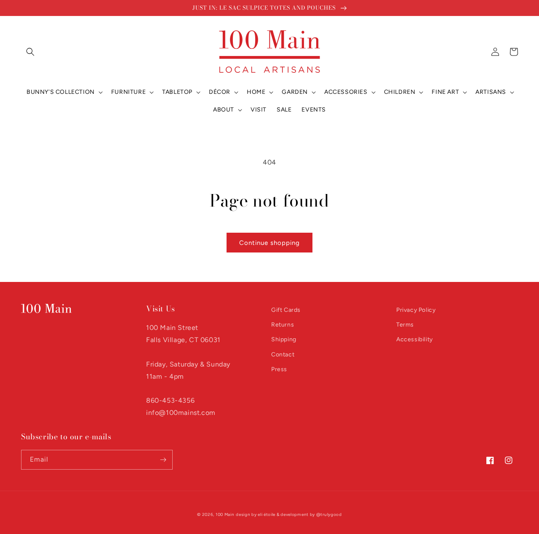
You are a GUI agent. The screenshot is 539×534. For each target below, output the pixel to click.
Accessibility (414, 339)
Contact (282, 354)
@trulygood (329, 514)
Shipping (283, 339)
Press (279, 369)
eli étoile (266, 514)
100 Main (225, 514)
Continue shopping (269, 243)
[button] (30, 52)
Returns (282, 324)
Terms (405, 324)
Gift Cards (286, 309)
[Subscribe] (163, 460)
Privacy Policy (415, 309)
